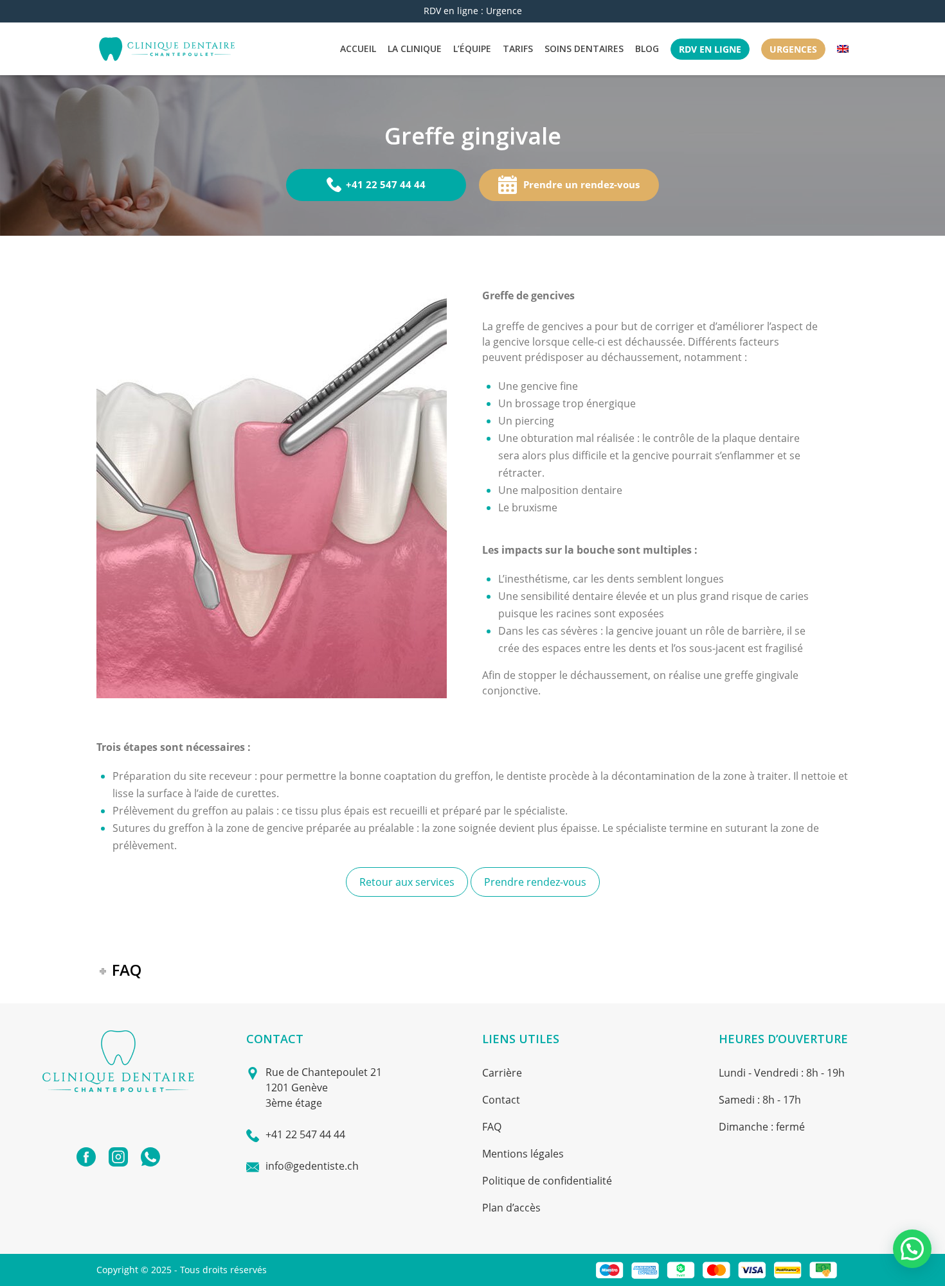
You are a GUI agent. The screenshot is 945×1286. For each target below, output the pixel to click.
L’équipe (472, 48)
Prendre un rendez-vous (581, 184)
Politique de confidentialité (547, 1181)
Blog (647, 48)
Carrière (502, 1073)
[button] (912, 1248)
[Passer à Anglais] (843, 49)
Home (404, 160)
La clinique (415, 48)
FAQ (491, 1127)
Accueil (358, 48)
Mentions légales (523, 1154)
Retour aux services (407, 882)
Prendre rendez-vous (535, 882)
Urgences (793, 49)
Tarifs (518, 48)
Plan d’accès (511, 1208)
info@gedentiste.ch (312, 1166)
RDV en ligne (710, 49)
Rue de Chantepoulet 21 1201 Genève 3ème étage (324, 1087)
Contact (501, 1100)
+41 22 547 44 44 (386, 184)
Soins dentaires (584, 48)
